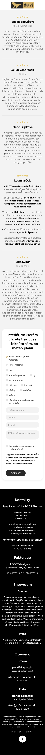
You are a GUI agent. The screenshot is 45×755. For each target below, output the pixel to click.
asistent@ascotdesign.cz (22, 533)
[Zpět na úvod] (22, 5)
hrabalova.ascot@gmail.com (22, 524)
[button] (42, 5)
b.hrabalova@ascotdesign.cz (22, 530)
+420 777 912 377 (22, 515)
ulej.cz (31, 732)
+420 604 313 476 (22, 548)
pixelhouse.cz (22, 732)
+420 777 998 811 (22, 512)
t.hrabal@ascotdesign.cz (22, 527)
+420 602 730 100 (23, 518)
